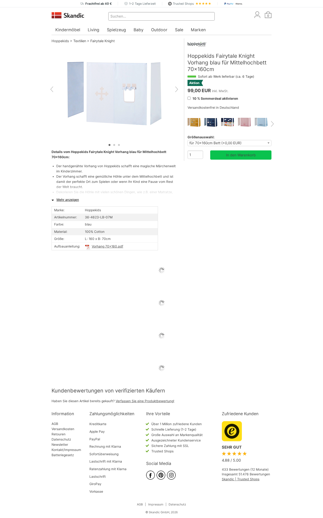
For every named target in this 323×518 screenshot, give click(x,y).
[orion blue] (212, 122)
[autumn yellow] (196, 122)
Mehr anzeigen (68, 200)
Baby (139, 29)
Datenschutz (61, 439)
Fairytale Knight (102, 41)
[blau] (229, 122)
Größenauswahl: (201, 137)
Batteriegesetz (63, 455)
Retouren (58, 434)
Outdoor (159, 29)
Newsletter (60, 444)
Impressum (155, 504)
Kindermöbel (67, 29)
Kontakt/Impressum (66, 450)
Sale (179, 29)
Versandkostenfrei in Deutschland (213, 107)
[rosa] (246, 122)
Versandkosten (63, 429)
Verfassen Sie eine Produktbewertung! (145, 401)
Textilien (79, 41)
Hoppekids (60, 41)
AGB (55, 424)
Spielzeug (116, 29)
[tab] (109, 145)
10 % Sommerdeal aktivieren (215, 98)
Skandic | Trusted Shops (240, 479)
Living (93, 29)
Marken (198, 29)
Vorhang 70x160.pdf (107, 246)
